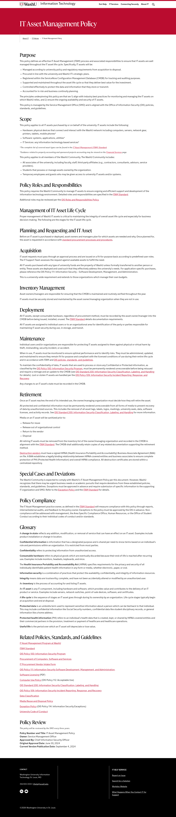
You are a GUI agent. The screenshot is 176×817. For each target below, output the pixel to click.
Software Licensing (29, 675)
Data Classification (29, 696)
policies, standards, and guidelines (75, 360)
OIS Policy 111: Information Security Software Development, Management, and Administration (67, 670)
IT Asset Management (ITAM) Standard (90, 148)
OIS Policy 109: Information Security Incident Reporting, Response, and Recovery (61, 691)
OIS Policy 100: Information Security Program (59, 369)
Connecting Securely (130, 4)
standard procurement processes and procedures (87, 240)
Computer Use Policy (30, 680)
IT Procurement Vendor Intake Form (38, 664)
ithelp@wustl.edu (40, 784)
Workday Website (119, 787)
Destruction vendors (30, 453)
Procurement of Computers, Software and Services (45, 659)
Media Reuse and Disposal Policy (36, 701)
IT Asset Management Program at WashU (40, 643)
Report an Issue (118, 776)
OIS (55, 360)
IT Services (113, 4)
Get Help (103, 4)
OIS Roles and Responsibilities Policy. (80, 200)
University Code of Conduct (34, 712)
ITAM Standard (120, 195)
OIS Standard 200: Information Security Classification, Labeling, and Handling (115, 372)
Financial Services (114, 152)
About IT (145, 4)
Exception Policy (66, 490)
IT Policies (35, 38)
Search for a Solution (121, 781)
